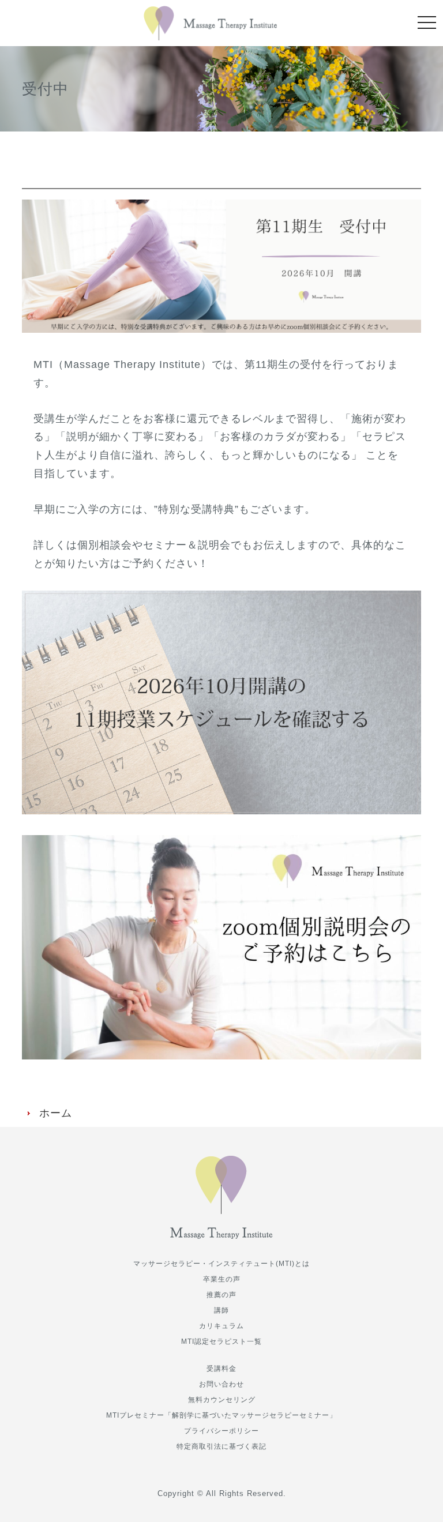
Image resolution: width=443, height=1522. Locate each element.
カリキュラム (221, 1326)
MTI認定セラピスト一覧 (221, 1341)
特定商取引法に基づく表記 (221, 1446)
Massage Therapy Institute (210, 23)
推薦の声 (221, 1295)
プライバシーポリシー (221, 1431)
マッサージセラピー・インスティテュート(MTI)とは (221, 1264)
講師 (221, 1310)
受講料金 (221, 1369)
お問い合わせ (221, 1384)
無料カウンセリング (222, 1400)
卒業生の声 (222, 1279)
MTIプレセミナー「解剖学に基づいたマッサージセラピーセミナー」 (221, 1415)
